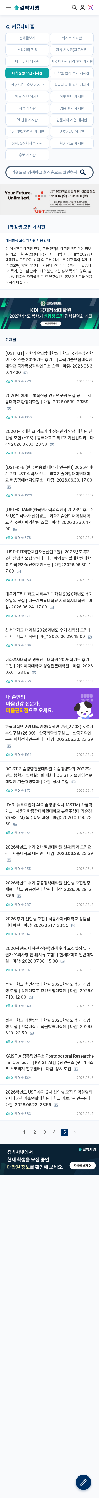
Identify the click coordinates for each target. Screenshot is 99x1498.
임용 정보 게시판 (27, 96)
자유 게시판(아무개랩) (72, 50)
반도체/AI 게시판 (72, 132)
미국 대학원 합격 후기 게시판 (72, 61)
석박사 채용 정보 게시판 (71, 85)
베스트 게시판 (72, 38)
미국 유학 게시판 (27, 61)
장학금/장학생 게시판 (27, 143)
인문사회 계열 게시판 (71, 120)
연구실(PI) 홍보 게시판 (27, 85)
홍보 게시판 (27, 155)
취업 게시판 (27, 108)
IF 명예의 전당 (27, 50)
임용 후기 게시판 (72, 108)
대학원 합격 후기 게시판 (71, 73)
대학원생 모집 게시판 (27, 73)
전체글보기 (27, 38)
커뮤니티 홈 (23, 26)
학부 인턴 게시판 (72, 96)
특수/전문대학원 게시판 (27, 132)
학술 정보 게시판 (72, 143)
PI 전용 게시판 (27, 120)
